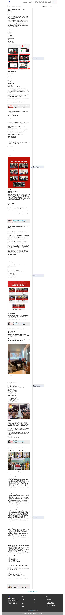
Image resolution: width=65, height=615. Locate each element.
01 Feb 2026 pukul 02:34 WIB (37, 386)
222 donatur (24, 222)
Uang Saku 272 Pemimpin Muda (18, 323)
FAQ (49, 1)
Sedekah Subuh (30, 2)
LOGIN (55, 2)
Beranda (33, 1)
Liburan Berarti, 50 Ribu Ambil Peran (19, 220)
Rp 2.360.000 (15, 324)
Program (22, 596)
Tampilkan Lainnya (32, 591)
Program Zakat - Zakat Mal (16, 585)
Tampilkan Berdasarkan (45, 6)
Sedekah (49, 2)
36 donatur (23, 107)
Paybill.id (31, 610)
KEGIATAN (35, 58)
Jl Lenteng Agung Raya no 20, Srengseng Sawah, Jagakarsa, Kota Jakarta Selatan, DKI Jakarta (51, 603)
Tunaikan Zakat (24, 2)
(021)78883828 (49, 601)
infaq (46, 2)
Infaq (40, 2)
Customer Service (49, 598)
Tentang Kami (40, 1)
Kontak (47, 596)
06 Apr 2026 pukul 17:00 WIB (37, 167)
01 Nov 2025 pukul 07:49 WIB (37, 517)
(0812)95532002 (49, 599)
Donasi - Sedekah (15, 105)
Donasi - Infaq (14, 219)
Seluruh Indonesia (10, 112)
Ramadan (36, 2)
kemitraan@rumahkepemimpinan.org (51, 606)
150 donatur (24, 587)
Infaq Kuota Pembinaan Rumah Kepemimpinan (21, 105)
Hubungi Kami (45, 1)
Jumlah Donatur (23, 106)
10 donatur (23, 324)
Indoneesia (9, 449)
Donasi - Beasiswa (15, 322)
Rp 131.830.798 (15, 587)
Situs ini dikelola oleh (28, 613)
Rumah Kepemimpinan (11, 598)
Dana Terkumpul (14, 106)
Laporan (36, 1)
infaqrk (43, 2)
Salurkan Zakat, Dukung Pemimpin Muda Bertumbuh (21, 585)
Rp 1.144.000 (15, 107)
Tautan (34, 596)
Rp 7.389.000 (15, 222)
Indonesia (9, 10)
